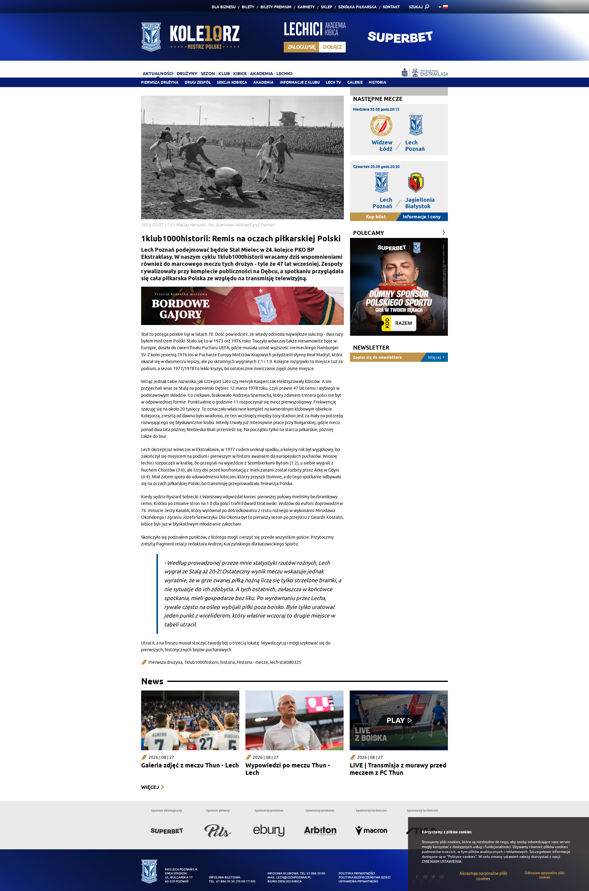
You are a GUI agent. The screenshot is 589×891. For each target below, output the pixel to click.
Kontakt (391, 7)
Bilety (248, 7)
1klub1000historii (201, 662)
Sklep (326, 7)
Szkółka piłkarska (357, 7)
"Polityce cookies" (462, 856)
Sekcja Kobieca (232, 82)
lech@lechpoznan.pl (293, 877)
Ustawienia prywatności (358, 881)
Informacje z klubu (300, 82)
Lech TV (333, 82)
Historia (377, 82)
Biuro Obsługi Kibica (285, 881)
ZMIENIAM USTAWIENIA (441, 861)
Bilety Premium (275, 7)
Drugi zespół (198, 82)
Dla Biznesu (224, 7)
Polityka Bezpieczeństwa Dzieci (365, 877)
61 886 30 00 (316, 873)
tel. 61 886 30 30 (222, 881)
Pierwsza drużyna (160, 82)
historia (227, 662)
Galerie (355, 82)
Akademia (263, 82)
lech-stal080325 (285, 662)
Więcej (150, 787)
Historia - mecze (252, 662)
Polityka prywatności (357, 873)
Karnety (306, 7)
